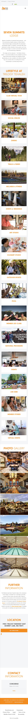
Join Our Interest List (18, 702)
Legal (14, 712)
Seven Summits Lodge (16, 606)
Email (14, 690)
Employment (20, 710)
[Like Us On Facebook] (12, 4)
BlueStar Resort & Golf (9, 714)
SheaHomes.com (9, 710)
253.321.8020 (15, 686)
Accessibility (21, 714)
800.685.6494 (10, 702)
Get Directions (14, 630)
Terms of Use (22, 712)
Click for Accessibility (14, 718)
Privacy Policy (6, 712)
